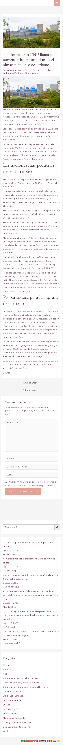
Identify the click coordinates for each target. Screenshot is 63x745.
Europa (6, 705)
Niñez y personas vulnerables (17, 722)
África (6, 665)
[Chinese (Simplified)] (27, 741)
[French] (39, 741)
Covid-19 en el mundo (13, 691)
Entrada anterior (31, 383)
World (6, 731)
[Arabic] (23, 741)
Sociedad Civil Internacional (17, 727)
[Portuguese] (51, 741)
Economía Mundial (12, 700)
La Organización (11, 709)
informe (9, 179)
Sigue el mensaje (11, 191)
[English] (35, 741)
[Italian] (47, 741)
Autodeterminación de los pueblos (20, 678)
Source (6, 373)
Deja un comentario (13, 70)
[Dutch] (31, 741)
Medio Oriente (10, 713)
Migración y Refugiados (14, 718)
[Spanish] (59, 741)
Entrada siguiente (31, 390)
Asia (5, 674)
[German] (43, 741)
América (7, 669)
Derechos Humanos (13, 696)
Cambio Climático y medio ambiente (21, 682)
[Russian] (55, 741)
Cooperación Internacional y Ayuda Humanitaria (26, 687)
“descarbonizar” (11, 151)
